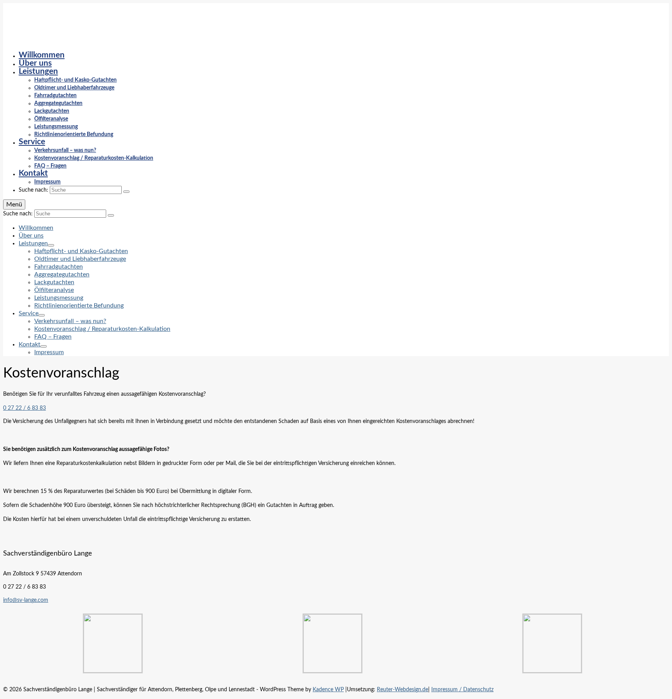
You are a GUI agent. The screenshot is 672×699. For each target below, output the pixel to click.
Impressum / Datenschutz (462, 689)
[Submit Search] (126, 191)
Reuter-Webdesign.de (402, 689)
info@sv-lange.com (25, 600)
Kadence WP (328, 689)
